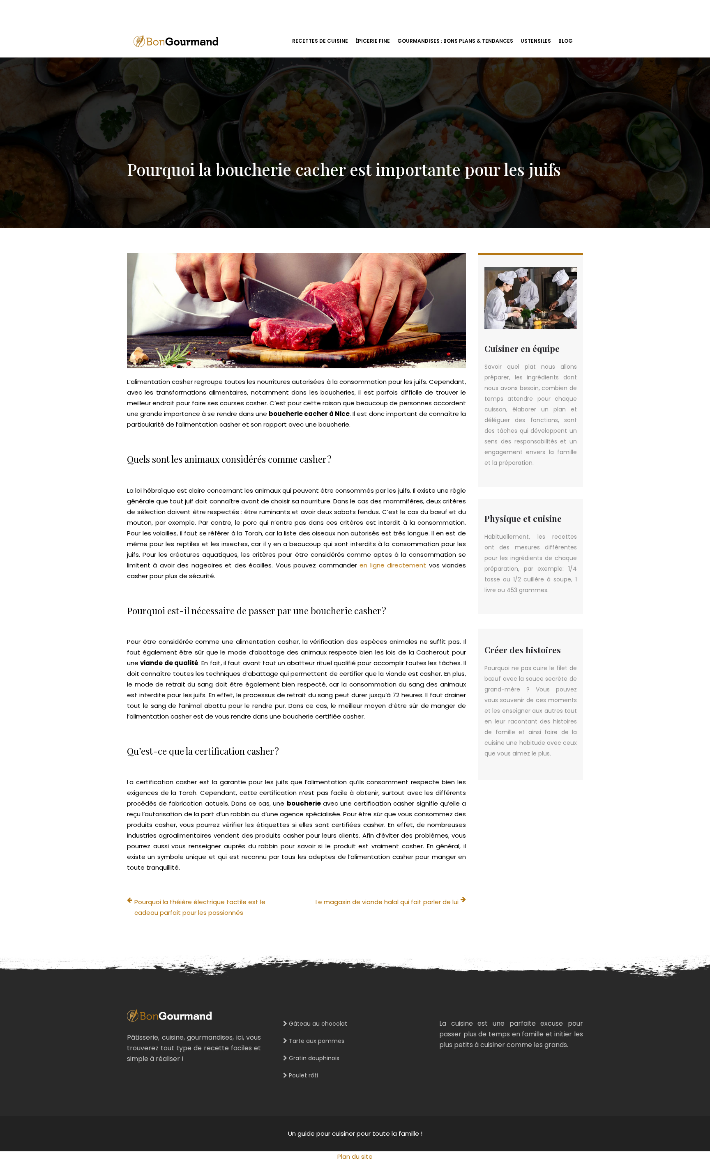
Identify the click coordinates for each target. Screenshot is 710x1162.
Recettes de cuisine (320, 40)
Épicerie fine (372, 40)
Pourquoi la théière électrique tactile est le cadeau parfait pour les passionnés (199, 907)
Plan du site (355, 1156)
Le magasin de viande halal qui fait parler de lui (387, 902)
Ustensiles (536, 40)
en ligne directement (393, 565)
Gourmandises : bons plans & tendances (455, 40)
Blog (565, 40)
